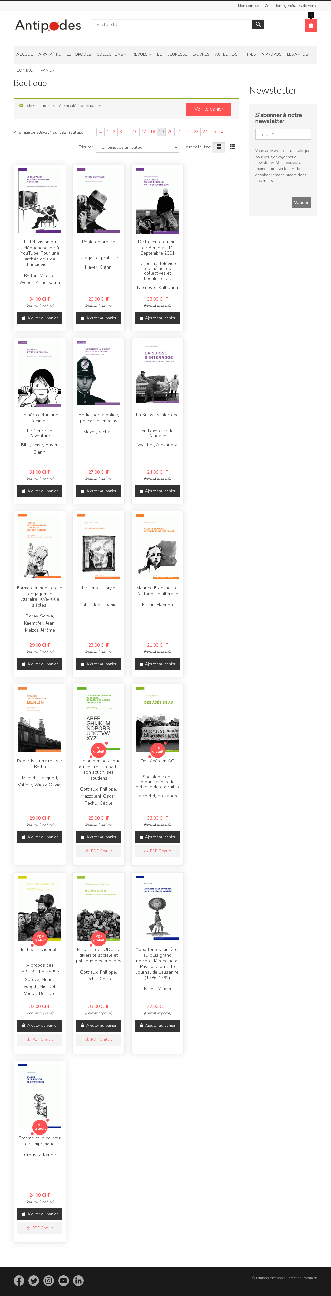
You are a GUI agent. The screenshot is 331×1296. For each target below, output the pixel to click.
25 (213, 131)
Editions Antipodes (270, 1277)
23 (196, 131)
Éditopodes (79, 54)
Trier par (86, 146)
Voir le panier (208, 109)
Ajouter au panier (42, 318)
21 (178, 131)
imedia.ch (310, 1277)
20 (170, 131)
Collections (110, 54)
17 (144, 131)
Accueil (24, 54)
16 (135, 131)
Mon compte (248, 5)
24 (205, 131)
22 (187, 131)
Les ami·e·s (297, 54)
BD (160, 54)
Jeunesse (177, 54)
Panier (47, 70)
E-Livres (201, 54)
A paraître (49, 54)
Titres (249, 54)
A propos (271, 54)
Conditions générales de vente (291, 5)
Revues (140, 54)
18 (152, 131)
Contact (25, 70)
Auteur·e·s (226, 54)
